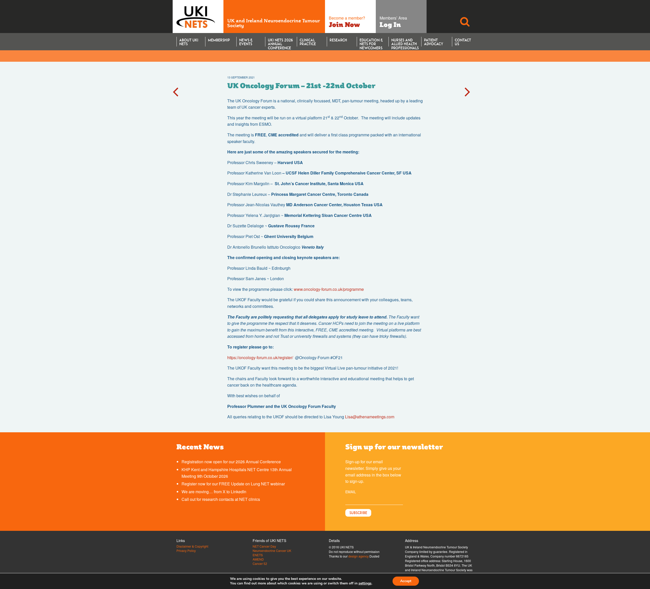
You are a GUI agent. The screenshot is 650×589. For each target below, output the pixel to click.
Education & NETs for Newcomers (371, 42)
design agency (358, 556)
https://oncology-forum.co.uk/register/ (260, 357)
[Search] (464, 16)
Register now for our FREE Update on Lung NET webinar (233, 484)
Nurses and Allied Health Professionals (405, 42)
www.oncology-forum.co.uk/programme (329, 289)
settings (365, 583)
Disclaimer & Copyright (192, 546)
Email (350, 491)
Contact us (463, 42)
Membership (219, 40)
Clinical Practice (308, 42)
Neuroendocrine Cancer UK (272, 550)
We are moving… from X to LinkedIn (214, 492)
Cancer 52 (260, 563)
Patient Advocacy (433, 42)
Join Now (344, 24)
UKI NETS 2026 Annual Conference (280, 42)
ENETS (258, 554)
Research (338, 40)
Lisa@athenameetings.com (369, 417)
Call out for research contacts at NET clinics (221, 499)
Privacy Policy (186, 550)
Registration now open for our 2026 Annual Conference (231, 462)
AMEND (258, 559)
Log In (390, 24)
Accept (405, 581)
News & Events (245, 42)
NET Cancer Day (264, 546)
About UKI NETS (188, 42)
